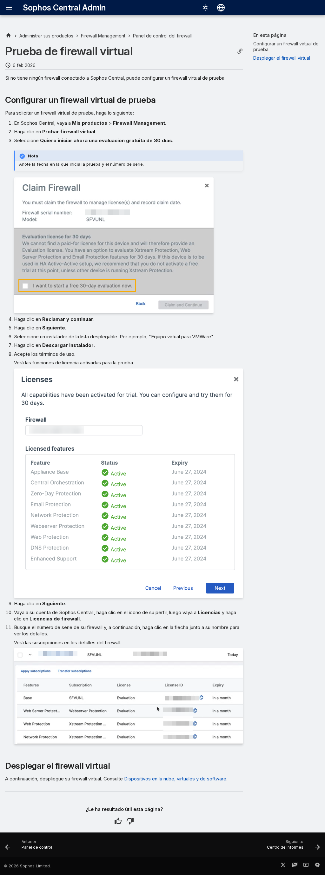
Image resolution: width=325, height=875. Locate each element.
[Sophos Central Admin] (8, 35)
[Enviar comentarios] (317, 866)
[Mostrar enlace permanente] (240, 51)
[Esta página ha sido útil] (118, 821)
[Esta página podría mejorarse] (130, 821)
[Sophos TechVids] (306, 866)
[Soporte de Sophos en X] (283, 866)
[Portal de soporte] (294, 866)
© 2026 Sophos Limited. (27, 866)
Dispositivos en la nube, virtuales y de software (175, 779)
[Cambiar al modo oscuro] (205, 7)
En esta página (270, 35)
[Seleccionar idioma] (221, 7)
